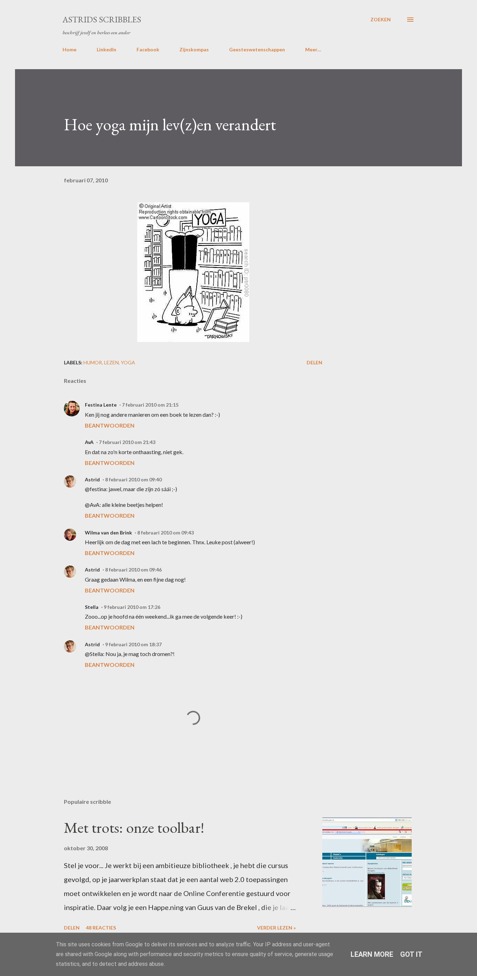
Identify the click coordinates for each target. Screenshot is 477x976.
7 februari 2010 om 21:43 (127, 442)
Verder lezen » (276, 928)
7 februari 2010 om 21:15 (150, 405)
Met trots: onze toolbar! (134, 827)
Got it (411, 954)
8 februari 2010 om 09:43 (165, 533)
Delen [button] (314, 362)
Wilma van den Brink (108, 533)
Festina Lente (101, 405)
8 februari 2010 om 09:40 (133, 479)
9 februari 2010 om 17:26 (132, 607)
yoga (128, 362)
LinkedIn (106, 49)
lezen (111, 362)
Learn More (372, 954)
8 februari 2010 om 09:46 (133, 570)
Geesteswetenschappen (257, 49)
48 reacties (101, 928)
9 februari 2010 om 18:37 (133, 644)
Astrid (92, 479)
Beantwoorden (109, 425)
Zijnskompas (194, 49)
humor (92, 362)
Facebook (148, 49)
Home (69, 49)
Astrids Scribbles (102, 19)
